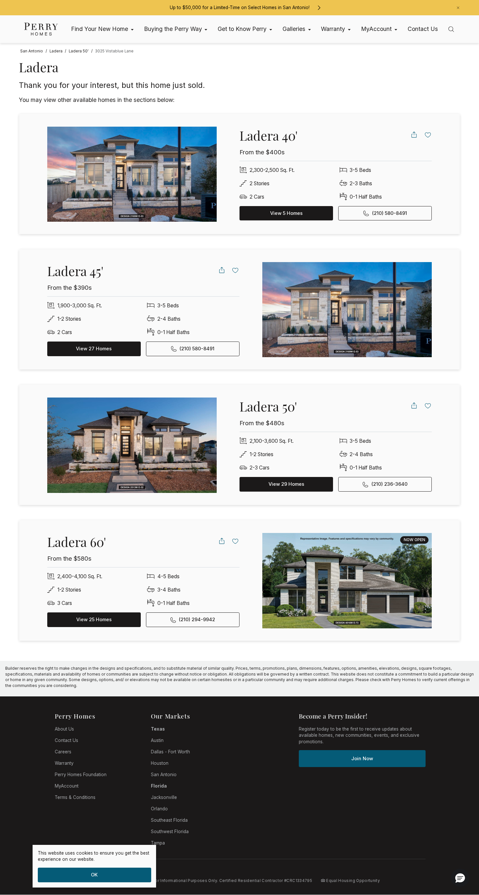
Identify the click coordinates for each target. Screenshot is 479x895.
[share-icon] (414, 134)
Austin (157, 740)
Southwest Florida (170, 831)
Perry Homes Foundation (81, 774)
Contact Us (66, 740)
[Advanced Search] (451, 29)
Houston (159, 763)
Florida (159, 786)
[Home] (41, 29)
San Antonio (164, 774)
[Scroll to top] (459, 854)
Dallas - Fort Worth (170, 751)
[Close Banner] (458, 8)
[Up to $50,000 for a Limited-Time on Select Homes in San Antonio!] (319, 8)
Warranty (64, 763)
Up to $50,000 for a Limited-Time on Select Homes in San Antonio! (240, 7)
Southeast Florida (169, 820)
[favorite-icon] (428, 134)
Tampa (158, 843)
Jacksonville (164, 797)
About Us (64, 729)
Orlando (159, 808)
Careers (63, 751)
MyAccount (67, 786)
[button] (460, 878)
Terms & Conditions (75, 797)
